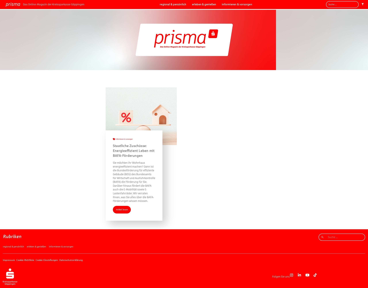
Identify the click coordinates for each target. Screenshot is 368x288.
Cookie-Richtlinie (25, 260)
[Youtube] (309, 276)
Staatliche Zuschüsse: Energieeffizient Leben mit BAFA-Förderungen (134, 150)
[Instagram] (293, 276)
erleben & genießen (204, 4)
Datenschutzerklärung (71, 260)
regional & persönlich (173, 4)
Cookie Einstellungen (47, 260)
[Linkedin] (301, 276)
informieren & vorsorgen (237, 4)
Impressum (9, 260)
